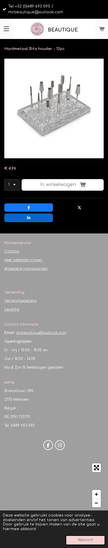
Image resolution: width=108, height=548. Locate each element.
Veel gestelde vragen (23, 260)
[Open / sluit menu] (6, 29)
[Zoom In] (96, 494)
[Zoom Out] (96, 503)
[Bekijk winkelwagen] (101, 29)
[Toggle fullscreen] (96, 467)
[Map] (54, 485)
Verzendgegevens (20, 301)
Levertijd (11, 309)
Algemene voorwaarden (26, 269)
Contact (11, 251)
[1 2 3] (11, 185)
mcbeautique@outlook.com (41, 333)
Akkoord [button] (85, 540)
